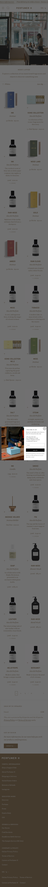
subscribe (35, 450)
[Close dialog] (44, 428)
